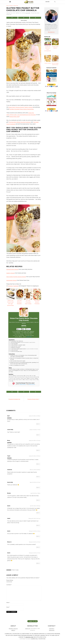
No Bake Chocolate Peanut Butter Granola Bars (22, 109)
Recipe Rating (9, 580)
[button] (8, 30)
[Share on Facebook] (23, 18)
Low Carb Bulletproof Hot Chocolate (26, 114)
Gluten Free (16, 5)
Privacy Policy (13, 628)
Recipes (11, 5)
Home (7, 5)
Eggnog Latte (13, 114)
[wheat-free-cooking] (51, 105)
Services (51, 630)
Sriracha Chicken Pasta (33, 399)
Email (8, 607)
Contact (51, 628)
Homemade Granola (11, 280)
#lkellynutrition (32, 384)
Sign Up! (27, 628)
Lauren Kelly (29, 336)
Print (19, 329)
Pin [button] (24, 329)
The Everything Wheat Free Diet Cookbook (20, 122)
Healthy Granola (28, 107)
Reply (38, 424)
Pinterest (10, 286)
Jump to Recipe (24, 20)
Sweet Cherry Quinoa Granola (16, 107)
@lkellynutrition (22, 384)
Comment (9, 584)
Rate (29, 329)
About (13, 630)
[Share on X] (35, 18)
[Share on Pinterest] (12, 18)
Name (8, 602)
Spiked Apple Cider (14, 116)
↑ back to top (32, 621)
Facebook (15, 286)
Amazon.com (29, 637)
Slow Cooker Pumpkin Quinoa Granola (16, 276)
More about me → (51, 32)
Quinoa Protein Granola (12, 269)
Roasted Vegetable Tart (14, 399)
